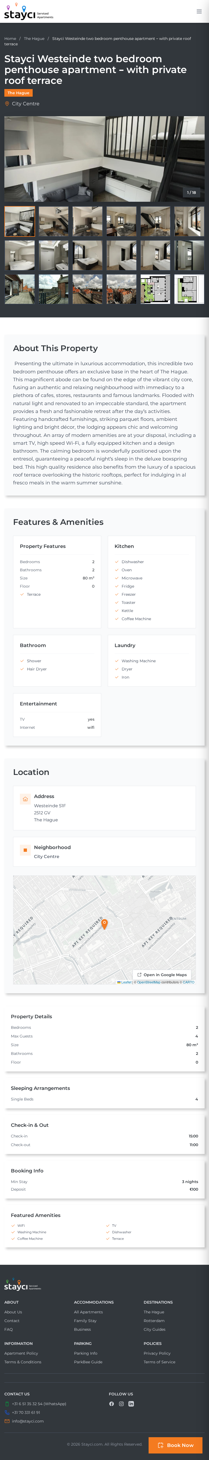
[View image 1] (19, 221)
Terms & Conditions (22, 1362)
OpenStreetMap (149, 982)
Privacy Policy (157, 1353)
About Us (13, 1312)
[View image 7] (19, 255)
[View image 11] (155, 255)
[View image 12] (189, 255)
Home (10, 38)
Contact (12, 1320)
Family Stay (85, 1320)
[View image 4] (121, 221)
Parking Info (85, 1353)
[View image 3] (87, 221)
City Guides (154, 1329)
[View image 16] (121, 289)
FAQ (8, 1329)
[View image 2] (53, 221)
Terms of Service (159, 1362)
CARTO (188, 982)
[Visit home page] (104, 1284)
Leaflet (126, 982)
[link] (28, 11)
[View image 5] (155, 221)
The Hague (34, 38)
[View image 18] (189, 289)
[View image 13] (19, 289)
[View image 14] (53, 289)
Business (82, 1329)
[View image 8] (53, 255)
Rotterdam (154, 1320)
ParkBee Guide (88, 1362)
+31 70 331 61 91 (26, 1412)
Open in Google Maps (165, 974)
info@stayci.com (28, 1421)
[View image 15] (87, 289)
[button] (104, 924)
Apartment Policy (21, 1353)
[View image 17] (155, 289)
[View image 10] (121, 255)
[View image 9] (87, 255)
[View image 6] (189, 221)
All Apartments (88, 1312)
